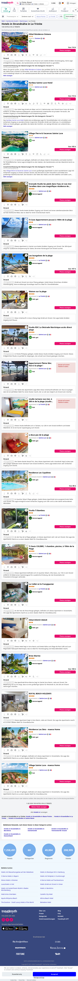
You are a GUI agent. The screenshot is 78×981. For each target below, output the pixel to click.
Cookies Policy (13, 980)
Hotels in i (37, 812)
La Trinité (52, 16)
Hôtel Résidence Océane (40, 34)
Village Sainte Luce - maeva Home (44, 765)
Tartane (37, 38)
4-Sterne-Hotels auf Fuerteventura (51, 880)
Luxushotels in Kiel (7, 884)
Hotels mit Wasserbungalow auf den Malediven (17, 872)
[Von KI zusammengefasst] (17, 67)
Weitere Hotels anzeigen (39, 807)
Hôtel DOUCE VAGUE (38, 620)
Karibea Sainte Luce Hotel (40, 83)
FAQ (59, 913)
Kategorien (43, 916)
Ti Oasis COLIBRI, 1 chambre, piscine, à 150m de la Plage (51, 547)
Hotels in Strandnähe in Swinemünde (36, 830)
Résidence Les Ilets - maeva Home (44, 729)
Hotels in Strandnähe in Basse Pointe (39, 816)
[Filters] (3, 16)
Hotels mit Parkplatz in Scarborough (52, 876)
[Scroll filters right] (60, 16)
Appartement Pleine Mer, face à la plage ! (40, 364)
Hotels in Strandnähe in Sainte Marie (21, 818)
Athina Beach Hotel (46, 898)
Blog (59, 911)
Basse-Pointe (41, 16)
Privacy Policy (22, 980)
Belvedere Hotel (45, 902)
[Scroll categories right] (76, 10)
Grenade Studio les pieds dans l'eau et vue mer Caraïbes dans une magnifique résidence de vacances (50, 185)
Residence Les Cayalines (40, 472)
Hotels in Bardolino (46, 888)
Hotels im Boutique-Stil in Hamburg (52, 872)
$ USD (53, 3)
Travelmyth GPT (63, 919)
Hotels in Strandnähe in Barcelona (12, 830)
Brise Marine (34, 656)
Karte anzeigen (70, 16)
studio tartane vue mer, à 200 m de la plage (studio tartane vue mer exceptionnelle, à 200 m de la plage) (41, 400)
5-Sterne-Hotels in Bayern (10, 876)
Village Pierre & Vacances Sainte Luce (46, 133)
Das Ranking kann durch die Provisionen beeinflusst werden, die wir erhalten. (25, 30)
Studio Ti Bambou (37, 510)
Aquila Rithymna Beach (9, 898)
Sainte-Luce (39, 87)
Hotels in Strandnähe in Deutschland (12, 835)
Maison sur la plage (38, 291)
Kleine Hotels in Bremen (9, 880)
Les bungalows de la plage (41, 255)
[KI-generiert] (12, 61)
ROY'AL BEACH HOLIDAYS (40, 693)
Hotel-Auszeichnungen (47, 919)
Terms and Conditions (31, 980)
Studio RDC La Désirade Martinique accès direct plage (50, 328)
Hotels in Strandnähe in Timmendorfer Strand (59, 830)
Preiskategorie (11, 16)
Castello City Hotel (46, 894)
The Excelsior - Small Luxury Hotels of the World (17, 902)
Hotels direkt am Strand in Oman (51, 884)
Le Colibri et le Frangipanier (41, 584)
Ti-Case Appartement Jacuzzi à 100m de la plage (50, 219)
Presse (41, 913)
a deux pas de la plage (39, 435)
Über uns (42, 911)
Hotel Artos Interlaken (8, 894)
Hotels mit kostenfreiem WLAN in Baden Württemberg (14, 889)
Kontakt (60, 916)
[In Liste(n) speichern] (26, 34)
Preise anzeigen (65, 50)
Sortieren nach (26, 16)
